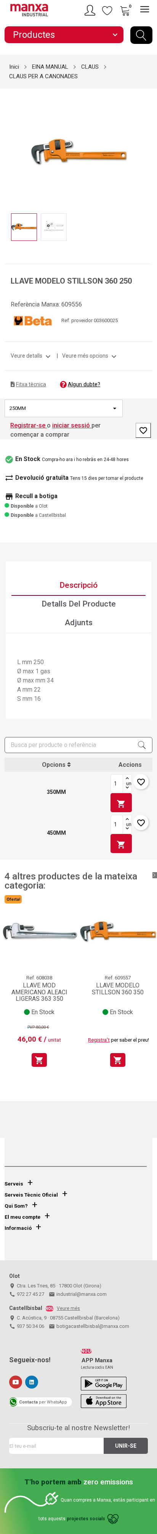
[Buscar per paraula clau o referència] (141, 35)
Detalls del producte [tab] (79, 603)
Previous (9, 146)
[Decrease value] (127, 788)
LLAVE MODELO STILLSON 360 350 (118, 988)
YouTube (15, 1382)
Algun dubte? (84, 384)
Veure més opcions (90, 356)
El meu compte (22, 1217)
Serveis (14, 1184)
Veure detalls (32, 356)
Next (148, 146)
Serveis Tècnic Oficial (31, 1195)
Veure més (68, 1308)
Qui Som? (16, 1206)
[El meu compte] (91, 10)
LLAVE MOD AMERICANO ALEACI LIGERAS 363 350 (39, 992)
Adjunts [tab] (79, 622)
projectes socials (86, 1518)
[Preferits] (107, 10)
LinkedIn (31, 1382)
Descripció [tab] (78, 585)
